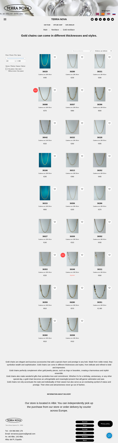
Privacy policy (105, 423)
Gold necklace (69, 30)
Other (85, 433)
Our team (47, 25)
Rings (85, 425)
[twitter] (104, 20)
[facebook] (96, 20)
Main (45, 30)
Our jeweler (69, 25)
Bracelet (84, 422)
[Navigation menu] (5, 19)
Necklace (55, 30)
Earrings (84, 429)
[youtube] (112, 20)
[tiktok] (108, 20)
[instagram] (92, 20)
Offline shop (57, 25)
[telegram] (100, 20)
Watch (85, 440)
